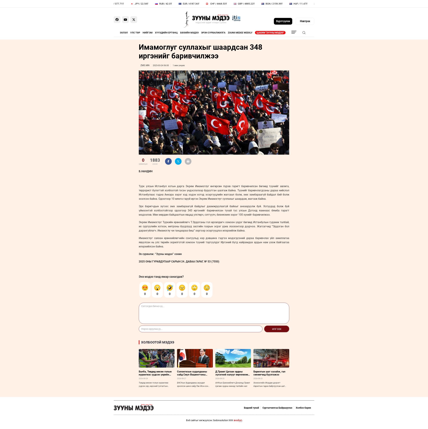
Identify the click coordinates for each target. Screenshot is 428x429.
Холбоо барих (303, 407)
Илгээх (276, 329)
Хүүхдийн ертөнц (166, 32)
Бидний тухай (251, 407)
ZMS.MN (144, 65)
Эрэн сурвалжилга (213, 32)
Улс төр (135, 32)
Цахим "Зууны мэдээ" (270, 32)
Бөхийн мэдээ (189, 32)
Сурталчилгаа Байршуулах (277, 407)
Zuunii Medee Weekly (240, 32)
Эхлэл (124, 32)
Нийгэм (147, 32)
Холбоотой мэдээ (157, 342)
